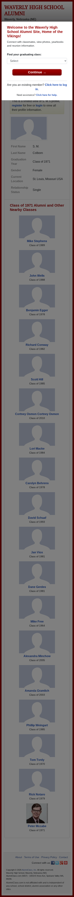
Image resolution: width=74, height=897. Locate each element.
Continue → (37, 72)
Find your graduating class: (24, 54)
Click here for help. (46, 95)
